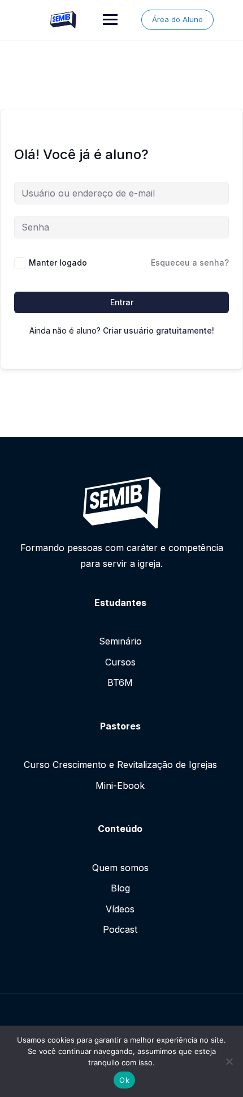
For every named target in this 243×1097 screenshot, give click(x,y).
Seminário (120, 641)
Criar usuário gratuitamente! (158, 330)
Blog (120, 888)
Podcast (120, 929)
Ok (124, 1080)
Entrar (121, 302)
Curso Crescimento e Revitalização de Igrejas (120, 764)
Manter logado (58, 262)
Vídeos (120, 909)
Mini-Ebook (120, 785)
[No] (229, 1061)
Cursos (120, 662)
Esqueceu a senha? (190, 262)
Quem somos (120, 867)
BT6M (120, 682)
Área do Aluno (177, 19)
